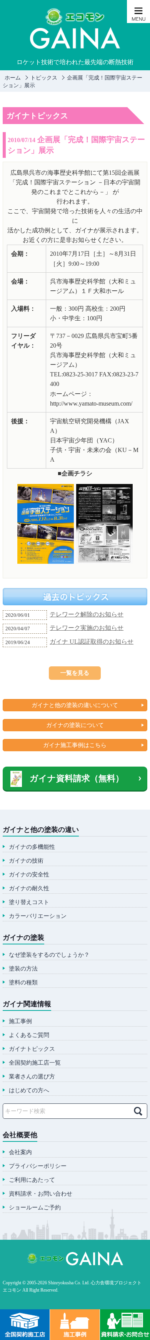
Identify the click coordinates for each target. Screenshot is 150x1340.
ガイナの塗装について (75, 725)
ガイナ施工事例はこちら (75, 745)
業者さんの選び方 (32, 1077)
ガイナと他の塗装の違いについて (75, 705)
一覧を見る (74, 673)
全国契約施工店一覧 (35, 1063)
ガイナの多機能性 (32, 847)
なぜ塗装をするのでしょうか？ (49, 955)
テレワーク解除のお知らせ (86, 614)
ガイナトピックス (32, 1049)
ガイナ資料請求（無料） (77, 778)
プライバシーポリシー (38, 1166)
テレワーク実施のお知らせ (86, 627)
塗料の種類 (23, 983)
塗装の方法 (23, 969)
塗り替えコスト (29, 902)
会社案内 (20, 1152)
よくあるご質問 (29, 1035)
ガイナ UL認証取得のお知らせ (91, 641)
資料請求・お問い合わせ (40, 1194)
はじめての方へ (29, 1090)
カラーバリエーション (38, 916)
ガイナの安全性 (29, 875)
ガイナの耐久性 (29, 888)
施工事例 (20, 1021)
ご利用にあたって (32, 1180)
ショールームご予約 (35, 1208)
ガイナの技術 (26, 861)
